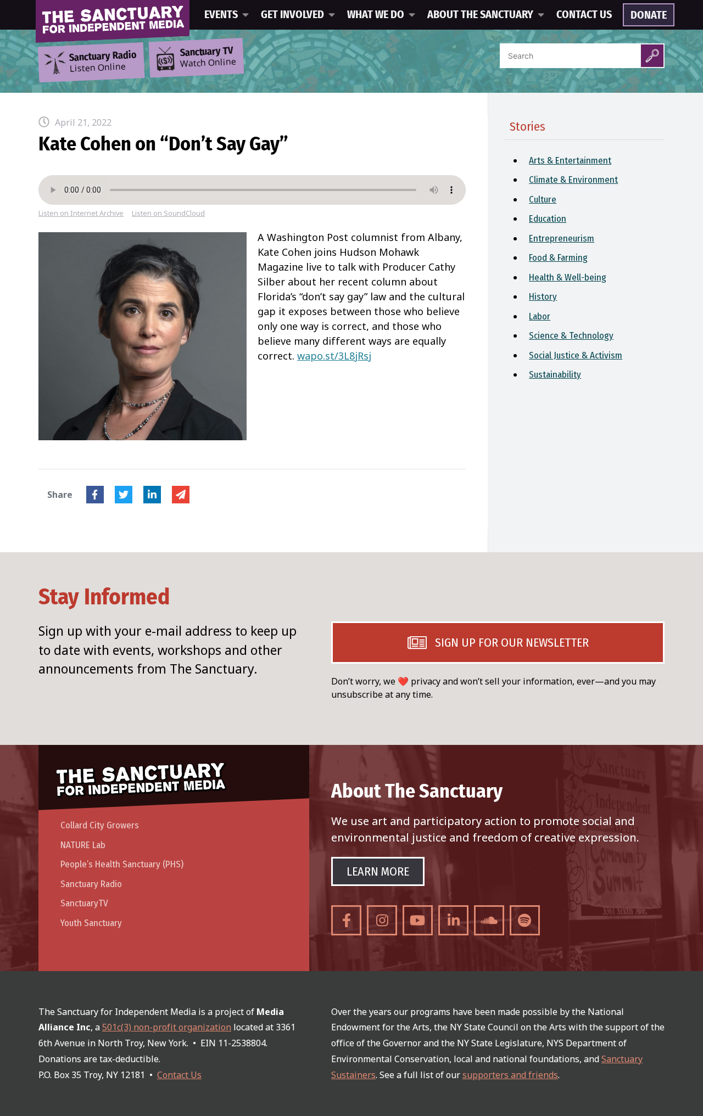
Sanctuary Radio (91, 884)
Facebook (95, 494)
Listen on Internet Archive (81, 213)
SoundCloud (489, 920)
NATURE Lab (82, 845)
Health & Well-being (567, 277)
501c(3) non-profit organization (166, 1027)
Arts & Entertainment (570, 160)
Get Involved (292, 14)
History (543, 296)
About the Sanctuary (480, 14)
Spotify (525, 920)
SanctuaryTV (84, 903)
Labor (539, 316)
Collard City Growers (99, 825)
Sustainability (555, 374)
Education (547, 219)
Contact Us (584, 14)
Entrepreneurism (561, 238)
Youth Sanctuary (91, 923)
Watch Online (208, 58)
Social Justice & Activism (575, 355)
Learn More (378, 871)
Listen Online (103, 62)
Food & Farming (558, 257)
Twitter (123, 494)
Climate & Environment (573, 180)
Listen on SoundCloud (168, 213)
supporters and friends (510, 1075)
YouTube (418, 920)
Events (221, 14)
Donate (649, 15)
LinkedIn (152, 494)
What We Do (375, 14)
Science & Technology (571, 335)
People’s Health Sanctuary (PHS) (121, 864)
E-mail (180, 494)
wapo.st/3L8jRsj (334, 355)
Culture (542, 199)
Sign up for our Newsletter (512, 642)
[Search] (652, 55)
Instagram (382, 920)
